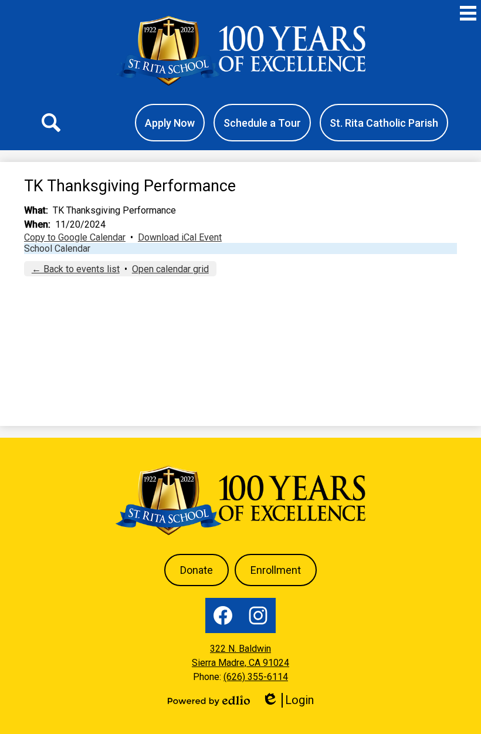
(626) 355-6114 (255, 676)
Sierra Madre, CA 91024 (240, 662)
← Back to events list (76, 269)
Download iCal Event (180, 237)
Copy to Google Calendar (75, 237)
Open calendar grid (170, 269)
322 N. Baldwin (240, 648)
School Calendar (57, 248)
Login (292, 700)
